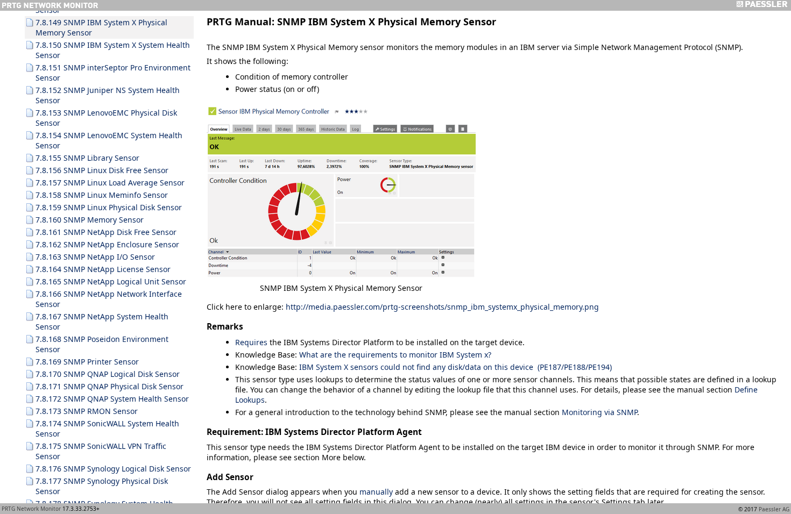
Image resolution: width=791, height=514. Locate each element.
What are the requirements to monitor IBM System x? (395, 354)
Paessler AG (774, 509)
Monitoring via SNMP (599, 412)
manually (376, 492)
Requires (251, 342)
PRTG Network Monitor (31, 508)
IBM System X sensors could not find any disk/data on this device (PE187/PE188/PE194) (455, 367)
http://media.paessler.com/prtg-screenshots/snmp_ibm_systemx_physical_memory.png (442, 307)
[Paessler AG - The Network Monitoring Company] (761, 5)
